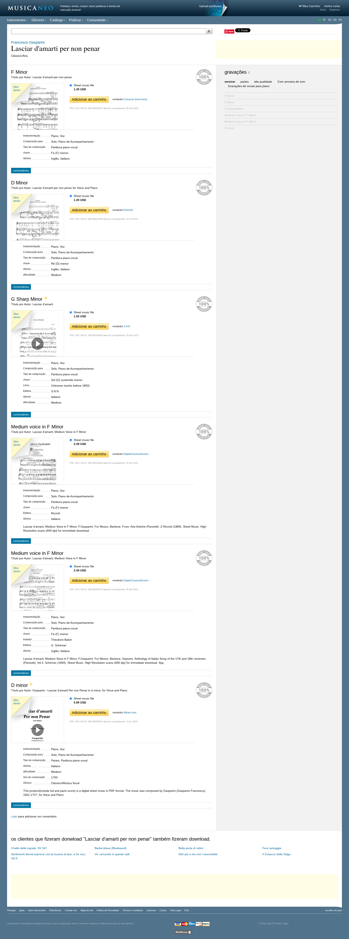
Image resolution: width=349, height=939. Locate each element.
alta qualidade (263, 81)
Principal (11, 910)
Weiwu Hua (130, 712)
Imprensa (151, 910)
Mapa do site (87, 910)
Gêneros (38, 20)
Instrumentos (16, 20)
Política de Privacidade (108, 910)
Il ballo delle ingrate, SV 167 (29, 848)
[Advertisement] (279, 48)
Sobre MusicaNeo (37, 910)
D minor (230, 128)
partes (245, 81)
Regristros (335, 9)
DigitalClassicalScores (136, 454)
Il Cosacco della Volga (276, 854)
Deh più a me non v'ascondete (198, 854)
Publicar (75, 20)
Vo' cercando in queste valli (112, 854)
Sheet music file (84, 85)
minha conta (332, 6)
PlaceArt (128, 210)
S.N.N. (127, 326)
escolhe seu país (333, 910)
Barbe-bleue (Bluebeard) (110, 848)
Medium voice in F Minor (240, 115)
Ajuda (21, 910)
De (335, 19)
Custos (163, 910)
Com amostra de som (291, 81)
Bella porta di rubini (191, 848)
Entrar (323, 9)
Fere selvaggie (271, 848)
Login (14, 816)
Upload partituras (210, 6)
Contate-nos (71, 910)
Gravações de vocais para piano (248, 86)
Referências (55, 910)
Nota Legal (175, 910)
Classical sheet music (135, 99)
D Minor (230, 102)
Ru (340, 19)
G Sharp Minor (234, 108)
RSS (186, 910)
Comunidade (96, 20)
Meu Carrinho (312, 6)
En (329, 19)
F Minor (229, 95)
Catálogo (56, 20)
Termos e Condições (133, 910)
